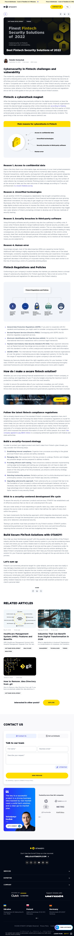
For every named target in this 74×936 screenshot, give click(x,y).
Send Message (37, 775)
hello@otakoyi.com (35, 856)
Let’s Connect (12, 826)
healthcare (27, 648)
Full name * (12, 749)
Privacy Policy (29, 780)
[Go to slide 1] (36, 918)
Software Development (15, 21)
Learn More (58, 933)
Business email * (45, 749)
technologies (55, 648)
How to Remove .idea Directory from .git (20, 683)
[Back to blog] (5, 14)
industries (8, 651)
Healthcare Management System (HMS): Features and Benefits (18, 636)
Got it (66, 933)
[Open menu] (67, 7)
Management (43, 648)
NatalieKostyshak (16, 60)
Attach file (63, 767)
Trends (28, 21)
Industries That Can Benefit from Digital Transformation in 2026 (53, 636)
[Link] (10, 7)
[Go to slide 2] (37, 918)
